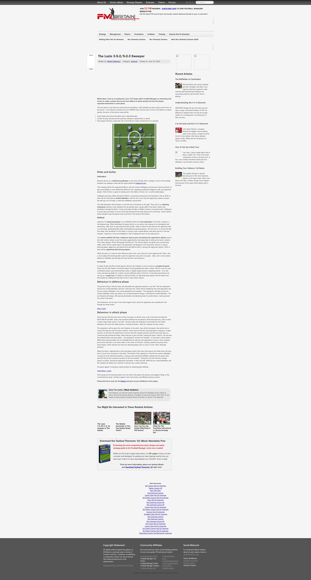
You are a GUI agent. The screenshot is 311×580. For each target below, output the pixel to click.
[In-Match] (151, 33)
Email (91, 69)
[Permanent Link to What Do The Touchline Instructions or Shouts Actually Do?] (161, 424)
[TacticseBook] (116, 2)
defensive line (141, 183)
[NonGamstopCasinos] (136, 39)
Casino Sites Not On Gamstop (155, 495)
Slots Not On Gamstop (155, 500)
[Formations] (139, 33)
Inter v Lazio (101, 309)
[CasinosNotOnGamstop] (179, 33)
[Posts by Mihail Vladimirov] (131, 390)
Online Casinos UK (155, 488)
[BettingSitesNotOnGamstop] (111, 39)
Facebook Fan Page (190, 561)
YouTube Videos (189, 563)
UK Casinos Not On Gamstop (155, 486)
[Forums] (172, 2)
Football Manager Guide (149, 556)
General (134, 61)
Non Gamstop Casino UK (155, 502)
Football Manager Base (170, 561)
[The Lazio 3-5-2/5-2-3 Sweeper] (121, 56)
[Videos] (161, 2)
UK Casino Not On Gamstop (155, 524)
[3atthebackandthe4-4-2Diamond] (192, 124)
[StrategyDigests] (134, 2)
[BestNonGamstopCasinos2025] (184, 39)
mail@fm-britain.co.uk (191, 554)
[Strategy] (102, 33)
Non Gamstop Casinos (156, 493)
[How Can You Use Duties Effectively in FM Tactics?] (142, 429)
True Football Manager (170, 563)
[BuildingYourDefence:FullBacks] (192, 168)
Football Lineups (168, 568)
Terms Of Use (117, 565)
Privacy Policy (128, 565)
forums (123, 381)
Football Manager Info (148, 568)
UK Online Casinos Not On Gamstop (155, 498)
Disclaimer (107, 565)
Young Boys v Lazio (104, 371)
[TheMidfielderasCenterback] (192, 79)
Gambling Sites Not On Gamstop (155, 514)
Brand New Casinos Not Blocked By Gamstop (155, 533)
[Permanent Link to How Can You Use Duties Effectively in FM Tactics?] (142, 424)
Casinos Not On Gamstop (156, 512)
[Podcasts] (150, 2)
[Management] (115, 33)
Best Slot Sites (155, 490)
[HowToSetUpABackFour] (192, 147)
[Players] (127, 33)
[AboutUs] (101, 2)
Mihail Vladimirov (114, 61)
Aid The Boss (167, 566)
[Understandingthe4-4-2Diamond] (192, 103)
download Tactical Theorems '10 (139, 467)
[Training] (162, 33)
